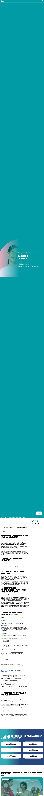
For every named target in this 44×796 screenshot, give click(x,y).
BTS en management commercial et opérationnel (16, 627)
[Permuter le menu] (42, 0)
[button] (1, 787)
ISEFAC (2, 517)
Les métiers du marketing (14, 517)
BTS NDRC (25, 635)
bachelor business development (17, 652)
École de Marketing (6, 517)
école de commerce (14, 617)
